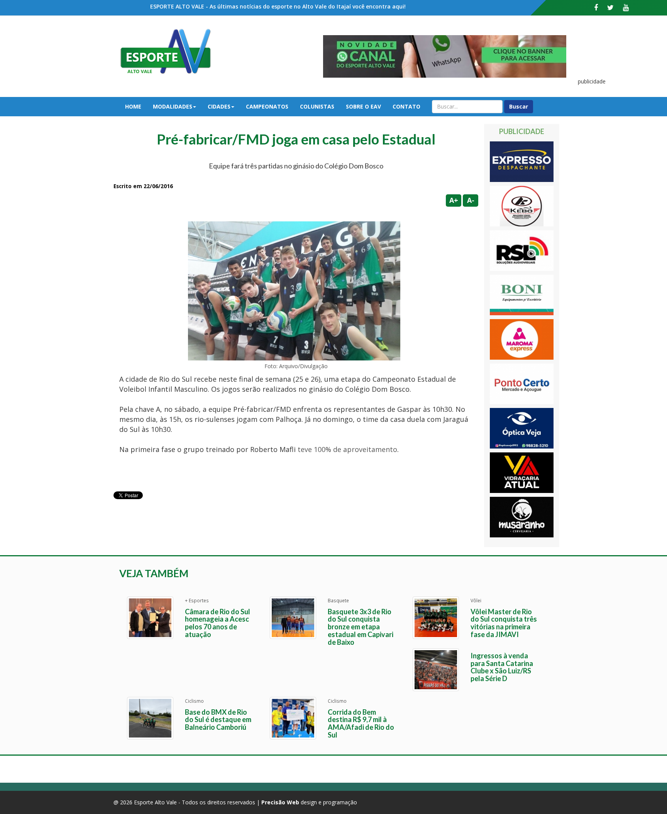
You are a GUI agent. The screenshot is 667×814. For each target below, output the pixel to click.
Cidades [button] (219, 106)
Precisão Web (280, 802)
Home (133, 106)
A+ (453, 200)
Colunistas (317, 106)
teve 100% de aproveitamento (347, 449)
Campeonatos (267, 106)
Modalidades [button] (172, 106)
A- (470, 200)
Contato (406, 106)
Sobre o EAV (363, 106)
